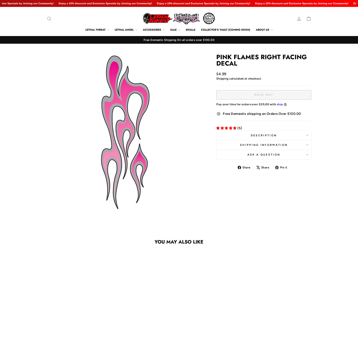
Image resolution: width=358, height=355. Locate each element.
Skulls (190, 30)
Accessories (152, 30)
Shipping (222, 78)
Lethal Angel (124, 30)
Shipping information (264, 145)
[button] (75, 327)
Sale (173, 30)
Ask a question (263, 154)
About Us (263, 30)
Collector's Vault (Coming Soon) (225, 30)
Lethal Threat (95, 30)
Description (264, 135)
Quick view (78, 312)
